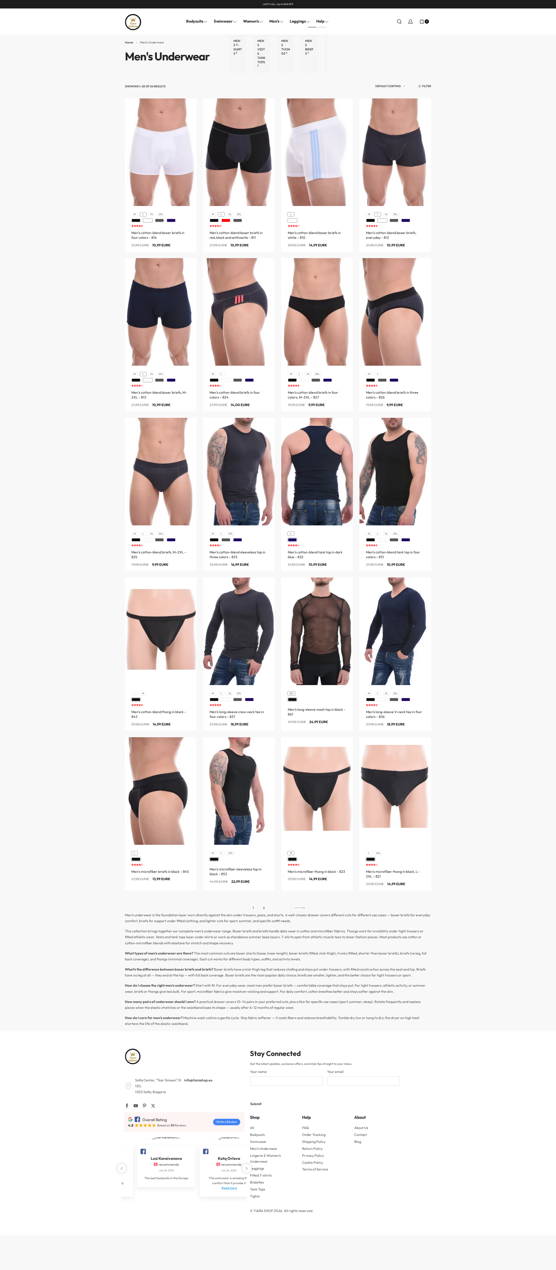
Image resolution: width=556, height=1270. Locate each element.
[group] (239, 152)
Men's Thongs (285, 47)
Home (129, 42)
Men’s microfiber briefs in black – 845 (160, 871)
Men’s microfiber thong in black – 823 (316, 871)
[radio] (134, 214)
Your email (335, 1071)
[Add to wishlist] (264, 108)
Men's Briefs (309, 47)
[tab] (312, 27)
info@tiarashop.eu (198, 1080)
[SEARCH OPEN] (399, 21)
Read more (153, 1188)
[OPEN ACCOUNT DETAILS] (410, 21)
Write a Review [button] (226, 1122)
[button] (246, 1168)
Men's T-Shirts (237, 47)
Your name (258, 1071)
